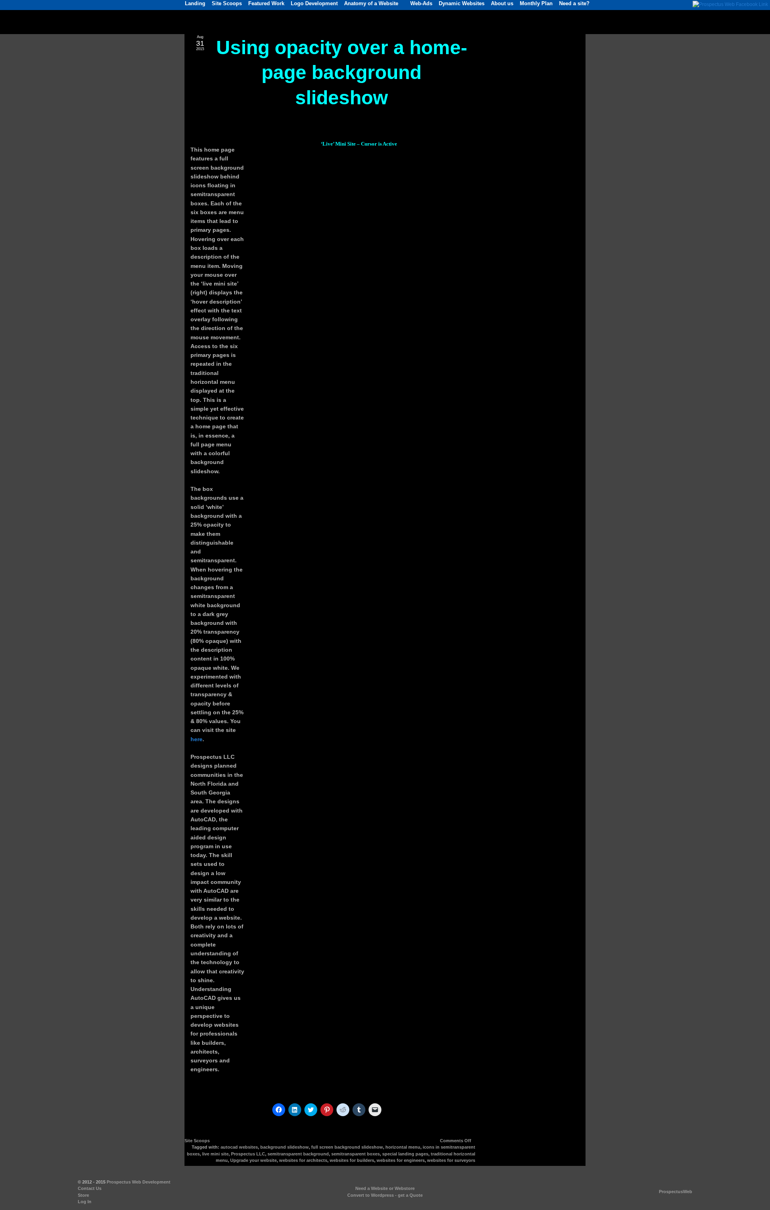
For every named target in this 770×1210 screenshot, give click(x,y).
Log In (84, 1201)
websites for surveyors (451, 1160)
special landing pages (405, 1153)
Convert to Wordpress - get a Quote (385, 1195)
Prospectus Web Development (138, 1182)
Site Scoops (197, 1140)
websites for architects (303, 1160)
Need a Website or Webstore (385, 1188)
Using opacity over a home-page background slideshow (341, 72)
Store (83, 1195)
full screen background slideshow (347, 1147)
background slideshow (284, 1147)
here (196, 739)
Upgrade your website (253, 1160)
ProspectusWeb (675, 1191)
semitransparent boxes (355, 1153)
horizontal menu (402, 1147)
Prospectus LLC (248, 1153)
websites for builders (352, 1160)
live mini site (215, 1153)
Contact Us (89, 1188)
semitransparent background (298, 1153)
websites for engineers (401, 1160)
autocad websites (239, 1147)
